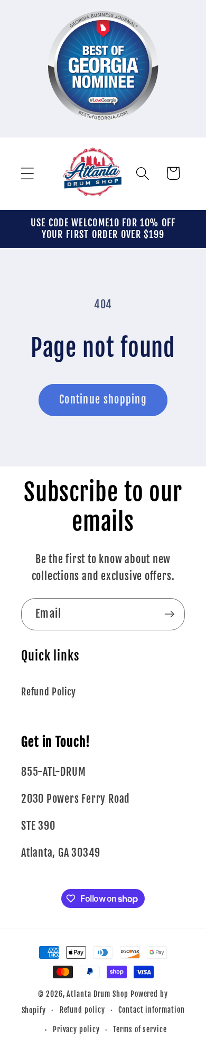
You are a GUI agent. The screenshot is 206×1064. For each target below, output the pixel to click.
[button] (27, 173)
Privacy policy (76, 1029)
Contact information (151, 1010)
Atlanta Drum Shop (97, 994)
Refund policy (82, 1010)
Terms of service (140, 1029)
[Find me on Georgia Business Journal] (103, 128)
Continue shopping (103, 399)
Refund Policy (48, 692)
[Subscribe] (169, 614)
